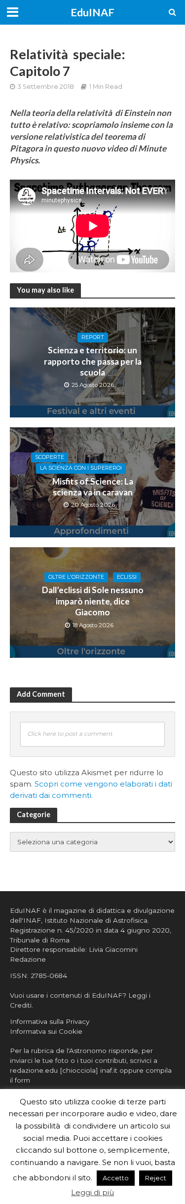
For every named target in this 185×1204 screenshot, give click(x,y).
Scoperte (49, 457)
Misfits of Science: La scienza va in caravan (92, 486)
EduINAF (92, 12)
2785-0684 (49, 975)
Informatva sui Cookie (46, 1031)
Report (92, 337)
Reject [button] (155, 1178)
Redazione (28, 959)
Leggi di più (92, 1192)
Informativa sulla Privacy (49, 1021)
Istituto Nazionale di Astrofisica (96, 920)
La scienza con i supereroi (81, 468)
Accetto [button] (116, 1178)
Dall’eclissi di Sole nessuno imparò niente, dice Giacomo (93, 601)
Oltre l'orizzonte (76, 577)
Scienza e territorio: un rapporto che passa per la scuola (93, 361)
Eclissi (127, 577)
